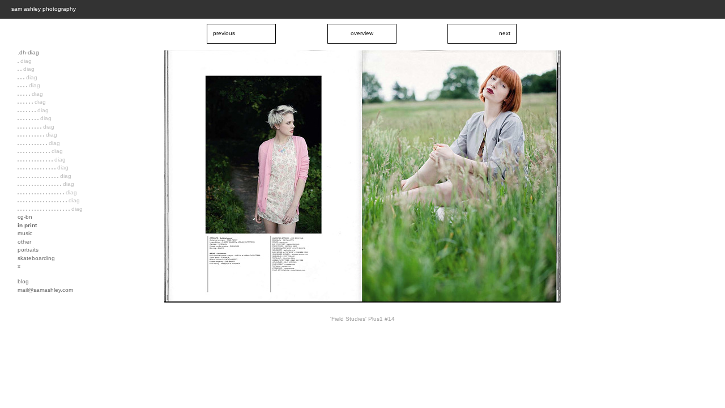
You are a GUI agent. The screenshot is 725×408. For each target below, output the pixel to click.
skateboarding (36, 258)
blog (23, 281)
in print (27, 225)
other (24, 242)
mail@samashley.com (45, 290)
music (25, 233)
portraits (28, 249)
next (504, 33)
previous (224, 33)
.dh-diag (28, 52)
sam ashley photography (43, 9)
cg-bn (25, 217)
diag (26, 61)
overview (362, 33)
